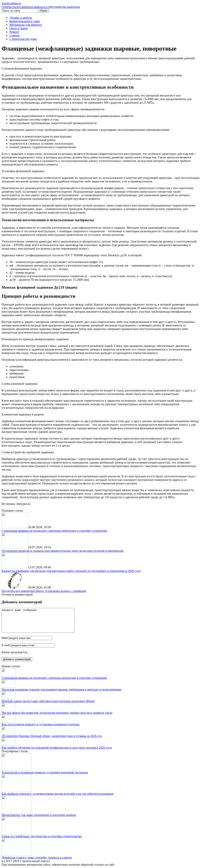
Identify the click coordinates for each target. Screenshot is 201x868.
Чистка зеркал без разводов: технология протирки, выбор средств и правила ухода (57, 712)
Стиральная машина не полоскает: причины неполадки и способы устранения (54, 530)
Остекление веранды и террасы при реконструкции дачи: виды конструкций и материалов (62, 550)
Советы (14, 35)
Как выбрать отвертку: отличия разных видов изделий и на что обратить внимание (57, 793)
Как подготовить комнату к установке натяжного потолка (40, 724)
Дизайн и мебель (20, 17)
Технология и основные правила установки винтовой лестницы (45, 772)
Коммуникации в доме (24, 21)
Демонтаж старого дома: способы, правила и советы (37, 857)
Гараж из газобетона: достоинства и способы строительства (42, 836)
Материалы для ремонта (25, 24)
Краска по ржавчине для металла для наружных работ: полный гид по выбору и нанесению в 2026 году (71, 570)
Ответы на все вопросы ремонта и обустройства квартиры (41, 5)
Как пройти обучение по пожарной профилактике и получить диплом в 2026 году (57, 747)
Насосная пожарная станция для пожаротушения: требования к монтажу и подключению (61, 689)
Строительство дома (23, 39)
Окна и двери (18, 28)
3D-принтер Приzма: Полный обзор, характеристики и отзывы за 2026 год (52, 736)
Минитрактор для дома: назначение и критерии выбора (39, 815)
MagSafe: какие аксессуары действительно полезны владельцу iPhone (48, 701)
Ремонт (14, 31)
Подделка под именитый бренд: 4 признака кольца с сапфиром (44, 591)
